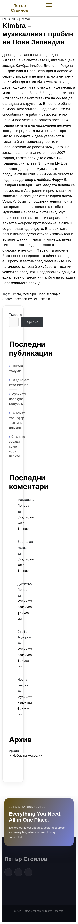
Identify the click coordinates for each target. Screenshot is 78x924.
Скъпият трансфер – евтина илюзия (17, 420)
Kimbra (16, 294)
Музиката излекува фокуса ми (18, 399)
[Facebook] (8, 872)
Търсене (13, 314)
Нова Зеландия (48, 294)
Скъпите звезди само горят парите (17, 446)
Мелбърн (29, 294)
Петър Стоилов (25, 859)
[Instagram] (28, 872)
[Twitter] (18, 872)
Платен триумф (16, 368)
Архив (13, 751)
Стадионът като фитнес (19, 382)
